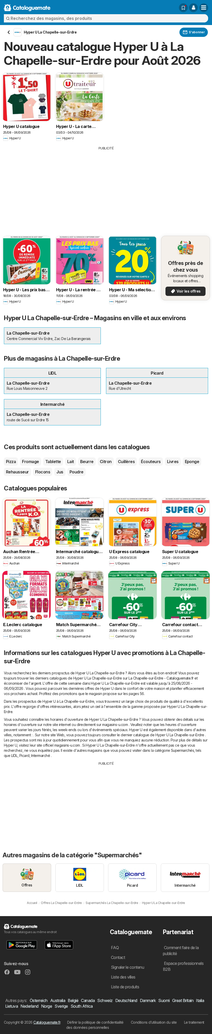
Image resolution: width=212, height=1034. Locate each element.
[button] (193, 7)
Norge (46, 1006)
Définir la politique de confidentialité (95, 1022)
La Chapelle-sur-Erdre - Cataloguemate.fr (161, 678)
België (73, 1000)
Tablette (53, 461)
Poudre (77, 471)
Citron (106, 461)
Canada (88, 1000)
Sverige (61, 1006)
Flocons (42, 471)
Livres (173, 461)
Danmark (148, 1000)
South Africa (82, 1006)
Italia (200, 1000)
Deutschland (126, 1000)
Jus (59, 471)
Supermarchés (182, 750)
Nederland (29, 1006)
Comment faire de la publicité (181, 950)
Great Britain (182, 1000)
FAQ (115, 947)
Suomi (163, 1000)
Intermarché (40, 755)
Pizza (11, 461)
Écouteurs (151, 461)
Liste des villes (123, 977)
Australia (57, 1000)
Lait (70, 461)
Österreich (39, 1000)
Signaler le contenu (127, 967)
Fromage (30, 461)
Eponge (192, 461)
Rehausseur (17, 471)
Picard (24, 755)
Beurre (87, 461)
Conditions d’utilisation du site (154, 1022)
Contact (118, 957)
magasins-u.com (115, 724)
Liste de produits (125, 986)
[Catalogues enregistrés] (183, 7)
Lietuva (11, 1006)
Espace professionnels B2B (183, 966)
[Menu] (203, 7)
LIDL (14, 755)
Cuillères (126, 461)
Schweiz (104, 1000)
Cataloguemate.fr (46, 1022)
